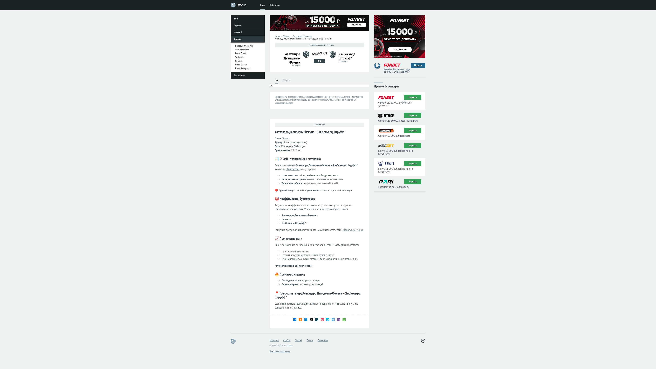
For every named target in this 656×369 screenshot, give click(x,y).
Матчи (277, 36)
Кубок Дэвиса (241, 64)
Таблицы (275, 5)
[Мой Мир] (305, 319)
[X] (311, 319)
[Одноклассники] (300, 319)
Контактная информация (280, 351)
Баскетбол (239, 75)
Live (262, 5)
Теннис (238, 39)
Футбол (238, 25)
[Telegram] (333, 319)
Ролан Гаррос (241, 53)
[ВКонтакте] (294, 319)
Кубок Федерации (242, 68)
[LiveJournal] (316, 319)
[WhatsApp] (344, 319)
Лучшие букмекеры (386, 86)
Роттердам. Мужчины (302, 36)
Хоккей (238, 32)
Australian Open (242, 49)
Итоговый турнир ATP (244, 45)
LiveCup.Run (292, 169)
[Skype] (327, 319)
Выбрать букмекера (352, 229)
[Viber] (338, 319)
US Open (238, 60)
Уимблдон (239, 57)
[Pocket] (322, 319)
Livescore (274, 340)
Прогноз (286, 80)
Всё (236, 18)
